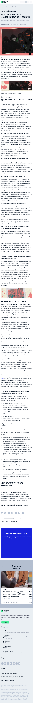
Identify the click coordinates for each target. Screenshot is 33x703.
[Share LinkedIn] (2, 513)
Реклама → (5, 622)
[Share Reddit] (19, 513)
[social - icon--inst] (2, 663)
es (28, 1)
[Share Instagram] (12, 513)
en (23, 1)
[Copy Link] (23, 513)
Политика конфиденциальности (12, 677)
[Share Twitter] (5, 513)
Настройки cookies (7, 680)
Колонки (8, 6)
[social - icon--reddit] (14, 663)
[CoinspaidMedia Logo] (4, 2)
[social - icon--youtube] (16, 663)
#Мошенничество (5, 521)
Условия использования (9, 673)
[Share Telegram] (16, 513)
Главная (3, 6)
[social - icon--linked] (5, 663)
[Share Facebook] (9, 513)
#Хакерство (14, 521)
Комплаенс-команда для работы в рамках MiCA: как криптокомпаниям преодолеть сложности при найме (14, 594)
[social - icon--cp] (19, 663)
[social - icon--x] (8, 663)
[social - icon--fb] (11, 663)
